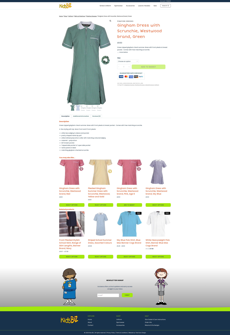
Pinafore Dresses (125, 21)
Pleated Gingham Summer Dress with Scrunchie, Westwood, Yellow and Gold (99, 192)
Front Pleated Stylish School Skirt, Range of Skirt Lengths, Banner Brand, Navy (70, 244)
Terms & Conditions (121, 332)
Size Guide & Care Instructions (155, 319)
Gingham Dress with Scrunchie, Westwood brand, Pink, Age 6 (127, 191)
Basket (169, 1)
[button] (110, 21)
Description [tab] (65, 116)
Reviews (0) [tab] (96, 116)
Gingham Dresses (129, 85)
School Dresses (149, 85)
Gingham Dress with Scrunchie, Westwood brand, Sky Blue (156, 191)
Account (163, 1)
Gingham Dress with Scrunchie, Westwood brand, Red (70, 191)
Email (100, 295)
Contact (90, 325)
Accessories (130, 6)
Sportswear (118, 6)
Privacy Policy (111, 332)
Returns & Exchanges (152, 325)
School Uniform (105, 6)
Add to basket (148, 67)
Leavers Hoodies (144, 6)
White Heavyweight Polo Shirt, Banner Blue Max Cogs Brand (158, 243)
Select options (72, 205)
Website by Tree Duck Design (137, 332)
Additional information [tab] (81, 116)
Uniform (156, 85)
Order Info (148, 322)
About (90, 322)
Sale (155, 6)
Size (118, 58)
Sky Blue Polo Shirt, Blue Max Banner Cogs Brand (129, 241)
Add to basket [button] (129, 205)
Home (90, 319)
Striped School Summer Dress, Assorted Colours (100, 241)
